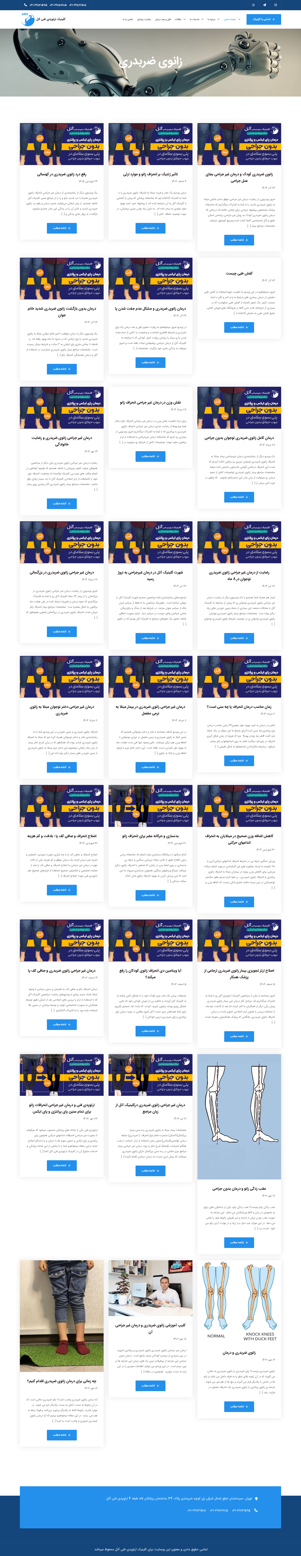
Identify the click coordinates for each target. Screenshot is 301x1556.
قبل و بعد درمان (163, 19)
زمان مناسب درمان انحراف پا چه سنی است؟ (239, 707)
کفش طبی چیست (239, 274)
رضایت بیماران (144, 19)
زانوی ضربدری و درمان (239, 1353)
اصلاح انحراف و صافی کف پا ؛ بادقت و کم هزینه (61, 836)
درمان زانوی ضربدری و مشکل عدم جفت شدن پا (150, 309)
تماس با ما (128, 19)
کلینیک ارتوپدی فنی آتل (50, 19)
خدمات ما (194, 19)
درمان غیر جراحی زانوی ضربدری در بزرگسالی (62, 573)
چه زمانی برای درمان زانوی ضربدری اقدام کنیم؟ (61, 1381)
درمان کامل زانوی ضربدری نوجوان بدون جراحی (239, 438)
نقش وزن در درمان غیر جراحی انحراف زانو (150, 403)
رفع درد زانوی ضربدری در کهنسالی (61, 174)
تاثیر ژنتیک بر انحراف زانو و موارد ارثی (150, 174)
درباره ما (211, 19)
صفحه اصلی (230, 19)
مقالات (178, 19)
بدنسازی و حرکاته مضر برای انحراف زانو (150, 836)
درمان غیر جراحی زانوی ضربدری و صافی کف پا (61, 971)
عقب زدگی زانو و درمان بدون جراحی (239, 1189)
